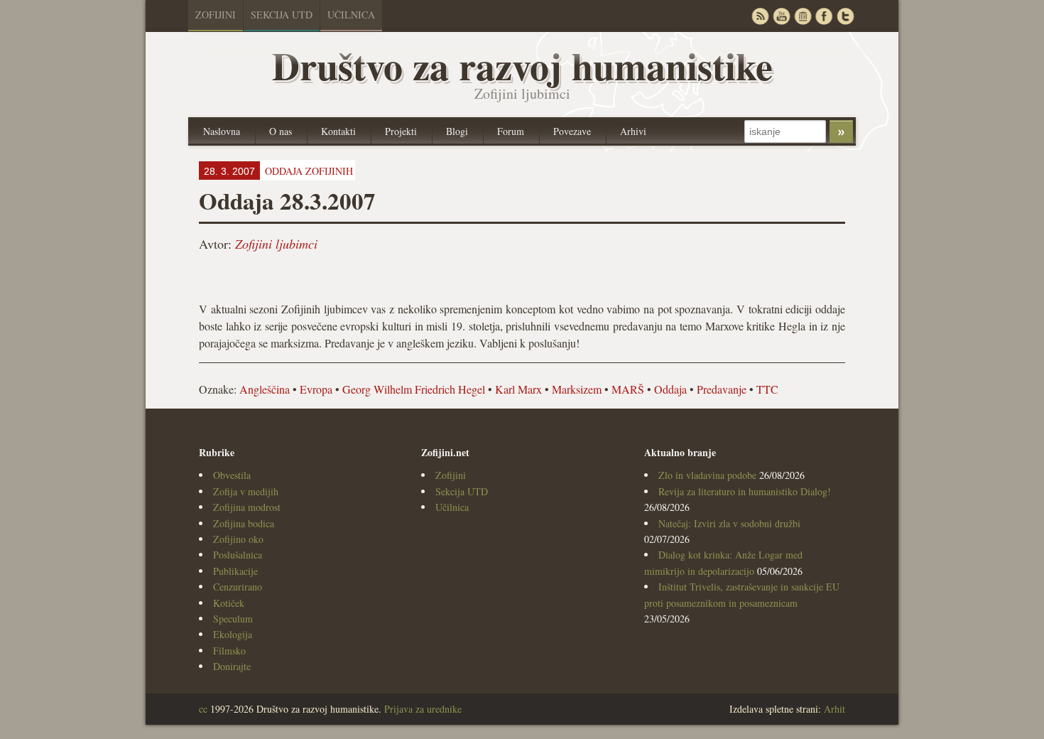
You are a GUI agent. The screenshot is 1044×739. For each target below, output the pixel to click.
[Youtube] (781, 16)
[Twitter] (845, 16)
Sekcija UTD (281, 14)
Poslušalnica (237, 554)
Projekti (401, 131)
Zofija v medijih (245, 491)
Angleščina (264, 389)
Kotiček (228, 603)
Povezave (572, 131)
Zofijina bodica (243, 523)
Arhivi (633, 131)
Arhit (834, 709)
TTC (767, 389)
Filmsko (229, 650)
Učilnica (351, 14)
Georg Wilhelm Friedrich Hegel (413, 389)
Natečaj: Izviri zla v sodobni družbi (729, 523)
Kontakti (338, 131)
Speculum (233, 618)
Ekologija (232, 634)
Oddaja (670, 389)
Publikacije (235, 571)
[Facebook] (823, 16)
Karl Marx (518, 389)
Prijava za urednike (423, 709)
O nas (280, 131)
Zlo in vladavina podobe (707, 475)
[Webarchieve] (802, 16)
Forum (510, 131)
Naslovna (221, 131)
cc (203, 709)
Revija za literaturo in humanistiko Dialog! (744, 491)
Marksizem (577, 389)
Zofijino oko (238, 539)
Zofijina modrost (247, 507)
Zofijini (215, 14)
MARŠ (627, 389)
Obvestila (232, 475)
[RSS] (760, 16)
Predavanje (721, 389)
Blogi (457, 131)
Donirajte (232, 666)
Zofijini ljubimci (276, 243)
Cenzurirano (237, 586)
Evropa (316, 389)
